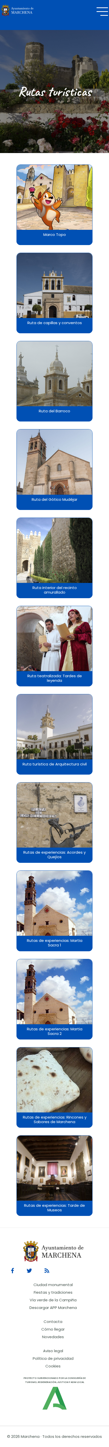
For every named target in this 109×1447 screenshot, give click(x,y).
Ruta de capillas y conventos (54, 323)
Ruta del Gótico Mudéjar (54, 499)
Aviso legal (53, 1350)
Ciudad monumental (53, 1284)
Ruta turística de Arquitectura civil (55, 764)
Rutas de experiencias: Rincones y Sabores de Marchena (54, 1119)
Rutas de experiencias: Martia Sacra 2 (54, 1031)
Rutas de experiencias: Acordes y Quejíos (54, 854)
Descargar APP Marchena (53, 1307)
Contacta (53, 1321)
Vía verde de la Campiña (53, 1300)
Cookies (53, 1366)
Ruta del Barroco (54, 411)
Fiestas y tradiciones (53, 1292)
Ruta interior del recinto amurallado (54, 590)
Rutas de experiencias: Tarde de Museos (54, 1207)
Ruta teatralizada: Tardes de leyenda (54, 678)
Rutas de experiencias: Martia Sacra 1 (54, 942)
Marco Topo (54, 234)
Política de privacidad (53, 1358)
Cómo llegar (53, 1329)
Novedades (53, 1336)
